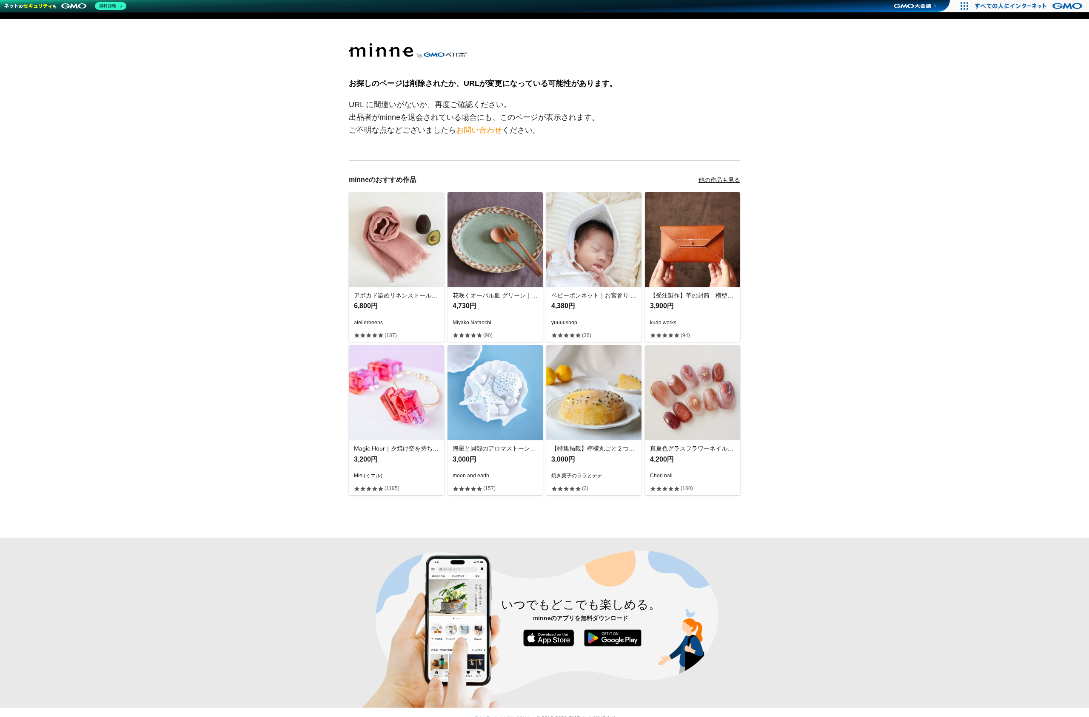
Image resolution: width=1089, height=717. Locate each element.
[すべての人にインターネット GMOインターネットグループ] (1029, 6)
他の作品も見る (719, 179)
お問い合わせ (479, 130)
